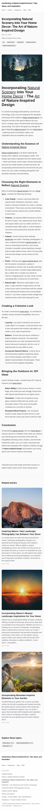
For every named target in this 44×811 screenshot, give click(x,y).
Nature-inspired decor (31, 118)
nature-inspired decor (30, 261)
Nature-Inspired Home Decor (11, 38)
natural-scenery (30, 42)
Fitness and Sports (8, 794)
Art (37, 96)
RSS (29, 10)
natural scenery (20, 129)
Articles (9, 10)
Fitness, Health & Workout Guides (13, 777)
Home (4, 10)
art (3, 42)
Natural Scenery (20, 185)
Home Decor (12, 96)
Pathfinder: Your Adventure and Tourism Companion (19, 785)
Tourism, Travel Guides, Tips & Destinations (16, 797)
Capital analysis (7, 774)
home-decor (10, 42)
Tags (24, 10)
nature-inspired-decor (9, 45)
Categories (17, 10)
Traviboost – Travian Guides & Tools (14, 800)
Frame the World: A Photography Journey (16, 788)
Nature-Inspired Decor (14, 147)
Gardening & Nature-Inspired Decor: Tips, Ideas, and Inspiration (20, 4)
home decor (37, 129)
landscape (20, 42)
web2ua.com (17, 806)
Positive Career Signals (9, 791)
